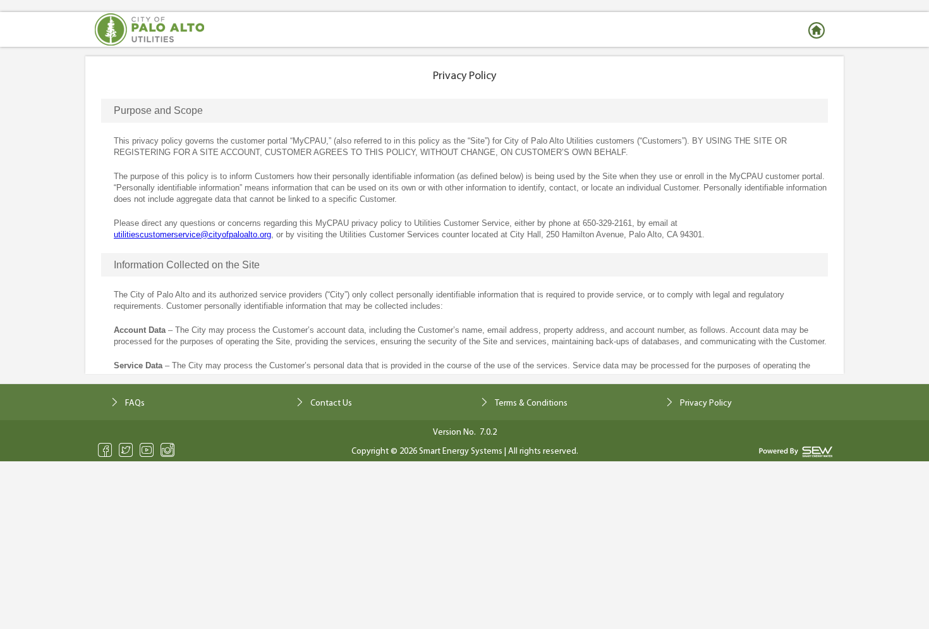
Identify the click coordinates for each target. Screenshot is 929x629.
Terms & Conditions (531, 403)
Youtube (147, 449)
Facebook (105, 449)
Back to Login (818, 30)
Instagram (168, 449)
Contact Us (331, 403)
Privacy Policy (706, 403)
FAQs (135, 403)
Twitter (126, 449)
